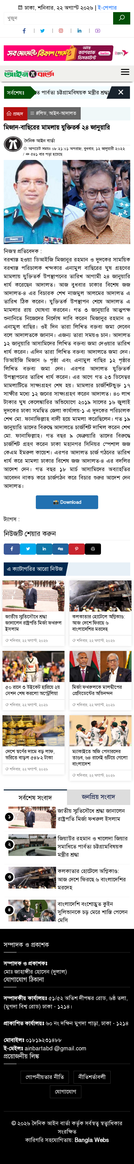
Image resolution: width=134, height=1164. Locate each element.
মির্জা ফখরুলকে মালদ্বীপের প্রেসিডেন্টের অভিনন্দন (97, 690)
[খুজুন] (121, 18)
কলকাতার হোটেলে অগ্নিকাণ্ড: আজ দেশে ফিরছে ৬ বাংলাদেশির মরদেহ (98, 623)
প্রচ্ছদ (17, 114)
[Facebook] (12, 549)
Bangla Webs (92, 1140)
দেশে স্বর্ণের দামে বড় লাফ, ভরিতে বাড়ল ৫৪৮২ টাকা (30, 754)
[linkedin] (80, 30)
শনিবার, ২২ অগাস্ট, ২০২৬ (28, 641)
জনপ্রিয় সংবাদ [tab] (98, 797)
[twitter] (43, 30)
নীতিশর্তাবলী (92, 1077)
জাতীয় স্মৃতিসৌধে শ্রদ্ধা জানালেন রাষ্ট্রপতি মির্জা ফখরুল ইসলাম (33, 623)
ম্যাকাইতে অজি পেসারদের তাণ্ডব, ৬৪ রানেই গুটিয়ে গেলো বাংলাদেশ (99, 757)
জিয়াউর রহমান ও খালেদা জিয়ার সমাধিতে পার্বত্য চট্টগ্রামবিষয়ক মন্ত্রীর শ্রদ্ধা (93, 846)
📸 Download (67, 502)
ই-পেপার (107, 7)
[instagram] (61, 30)
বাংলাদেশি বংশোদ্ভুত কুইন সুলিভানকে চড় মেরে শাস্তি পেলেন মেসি (93, 912)
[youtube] (98, 30)
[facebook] (25, 30)
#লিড (41, 113)
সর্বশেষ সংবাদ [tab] (35, 798)
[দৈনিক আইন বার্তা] (29, 73)
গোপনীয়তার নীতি (45, 1077)
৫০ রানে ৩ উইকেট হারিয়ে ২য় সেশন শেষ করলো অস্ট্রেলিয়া (32, 690)
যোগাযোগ (65, 1091)
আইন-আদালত (62, 113)
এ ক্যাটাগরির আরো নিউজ (35, 569)
